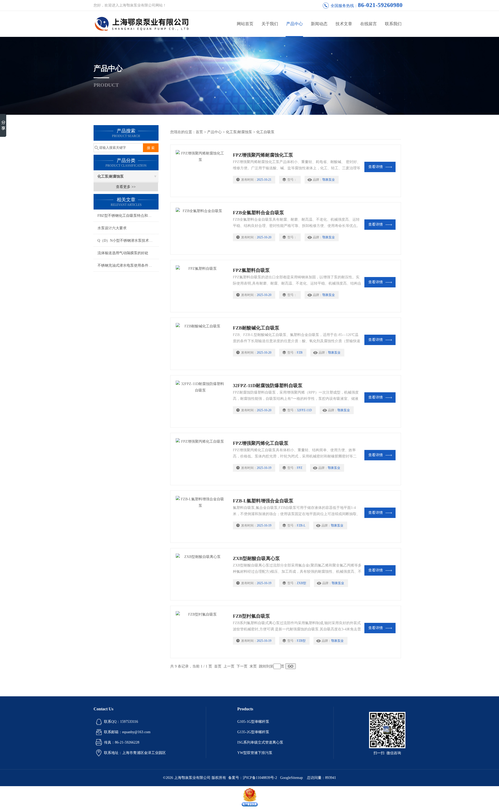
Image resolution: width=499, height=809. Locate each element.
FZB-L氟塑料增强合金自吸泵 (263, 500)
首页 (199, 132)
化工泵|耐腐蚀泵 (110, 176)
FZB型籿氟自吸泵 (251, 616)
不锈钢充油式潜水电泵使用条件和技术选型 (128, 265)
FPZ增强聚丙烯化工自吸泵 (260, 443)
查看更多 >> (126, 187)
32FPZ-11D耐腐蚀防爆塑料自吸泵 (268, 385)
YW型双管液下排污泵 (254, 753)
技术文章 (344, 24)
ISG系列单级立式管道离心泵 (260, 742)
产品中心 (294, 24)
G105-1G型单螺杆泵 (253, 722)
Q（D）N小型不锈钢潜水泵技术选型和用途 (128, 240)
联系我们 (393, 24)
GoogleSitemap (291, 778)
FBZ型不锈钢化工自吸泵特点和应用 (126, 216)
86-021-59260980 (380, 5)
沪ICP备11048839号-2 (260, 778)
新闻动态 (319, 24)
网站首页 (245, 24)
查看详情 (375, 167)
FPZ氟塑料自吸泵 (251, 270)
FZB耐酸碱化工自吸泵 (256, 328)
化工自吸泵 (265, 132)
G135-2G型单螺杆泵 (253, 732)
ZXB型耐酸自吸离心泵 (256, 558)
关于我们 (269, 24)
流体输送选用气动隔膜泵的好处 (122, 253)
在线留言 (368, 24)
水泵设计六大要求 (112, 228)
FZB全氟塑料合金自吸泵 (258, 212)
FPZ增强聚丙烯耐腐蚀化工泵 (263, 155)
